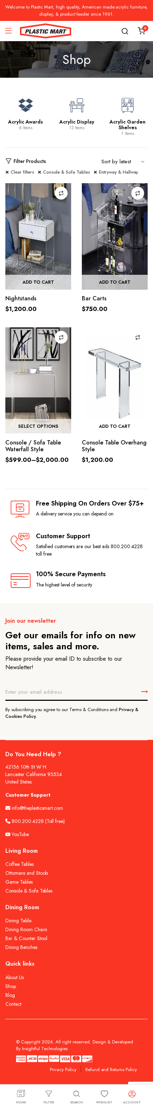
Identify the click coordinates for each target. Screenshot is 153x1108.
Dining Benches (21, 947)
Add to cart (38, 282)
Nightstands (20, 298)
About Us (14, 977)
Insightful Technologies (45, 1048)
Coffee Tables (19, 864)
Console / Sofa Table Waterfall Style (33, 445)
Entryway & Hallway (118, 172)
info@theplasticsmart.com (37, 808)
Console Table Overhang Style (114, 445)
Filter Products (30, 161)
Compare (61, 193)
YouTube (19, 834)
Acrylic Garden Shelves (128, 124)
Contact (13, 1004)
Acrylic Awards (25, 121)
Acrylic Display (76, 121)
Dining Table (18, 920)
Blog (10, 995)
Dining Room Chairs (26, 929)
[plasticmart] (45, 31)
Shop (10, 986)
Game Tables (19, 881)
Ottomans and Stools (26, 873)
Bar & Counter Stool (26, 938)
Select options (38, 426)
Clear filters (22, 172)
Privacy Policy (63, 1069)
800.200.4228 (28, 821)
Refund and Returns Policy (111, 1069)
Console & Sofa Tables (66, 172)
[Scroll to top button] (141, 1074)
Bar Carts (94, 298)
